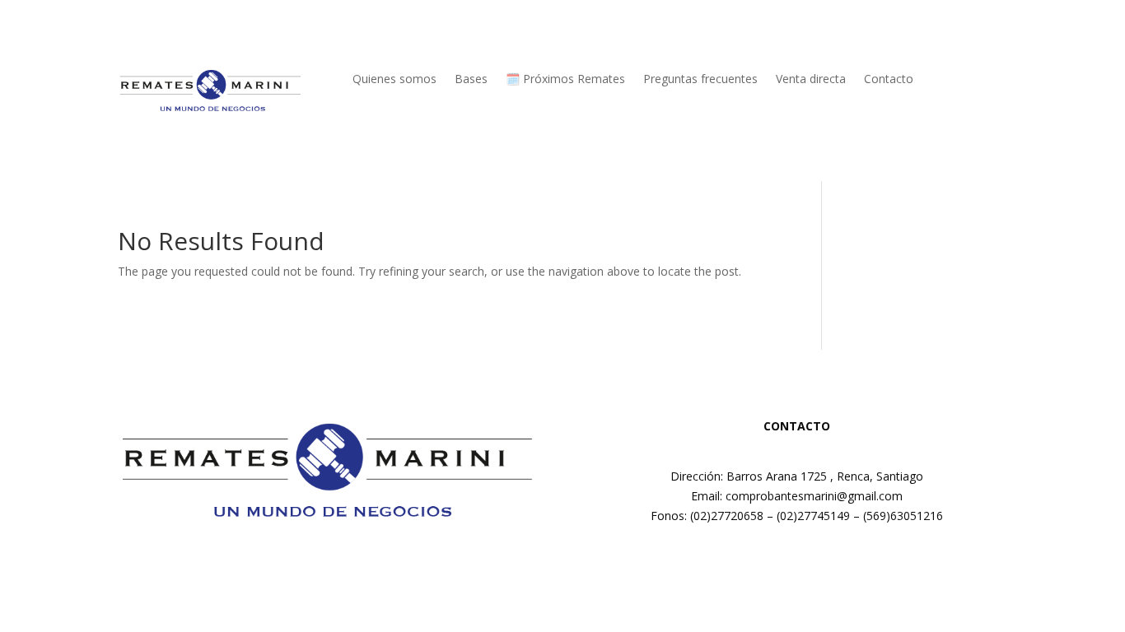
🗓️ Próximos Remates (565, 79)
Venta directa (811, 79)
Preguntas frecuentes (700, 79)
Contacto (888, 79)
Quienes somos (394, 79)
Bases (471, 79)
